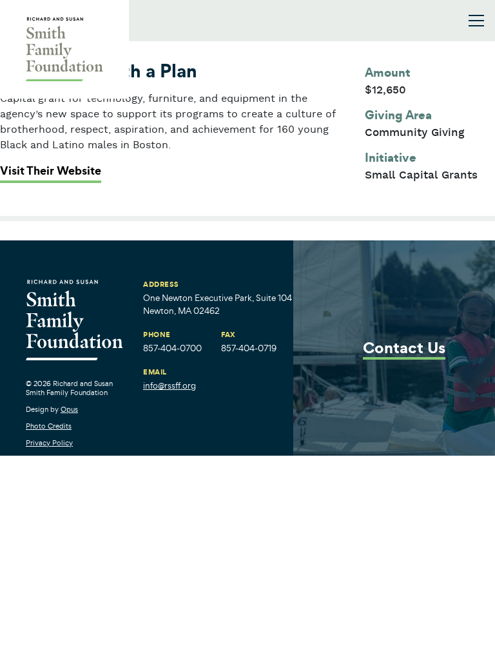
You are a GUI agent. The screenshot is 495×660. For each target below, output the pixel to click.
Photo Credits (49, 426)
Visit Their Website (50, 171)
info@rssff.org (169, 385)
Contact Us (404, 349)
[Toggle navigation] (476, 20)
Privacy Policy (49, 442)
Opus (69, 409)
